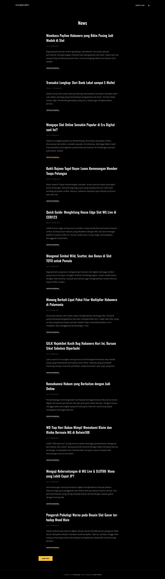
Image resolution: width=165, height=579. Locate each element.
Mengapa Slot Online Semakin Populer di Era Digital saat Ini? (80, 127)
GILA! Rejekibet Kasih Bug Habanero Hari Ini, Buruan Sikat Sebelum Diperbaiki (81, 346)
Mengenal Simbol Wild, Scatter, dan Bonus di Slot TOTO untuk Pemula (78, 258)
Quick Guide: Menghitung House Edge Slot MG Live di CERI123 (81, 214)
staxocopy (22, 5)
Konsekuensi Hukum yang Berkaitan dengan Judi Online (78, 386)
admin (57, 46)
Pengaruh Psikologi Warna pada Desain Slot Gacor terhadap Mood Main (82, 517)
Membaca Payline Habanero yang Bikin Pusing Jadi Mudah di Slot (79, 38)
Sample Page (140, 5)
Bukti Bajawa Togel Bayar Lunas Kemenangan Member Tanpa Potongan (81, 171)
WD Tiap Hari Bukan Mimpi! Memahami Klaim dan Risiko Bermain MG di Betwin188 (79, 430)
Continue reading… (53, 68)
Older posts (45, 558)
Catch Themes (97, 574)
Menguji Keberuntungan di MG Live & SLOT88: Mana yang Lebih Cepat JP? (80, 473)
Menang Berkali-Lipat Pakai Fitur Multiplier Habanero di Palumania (81, 302)
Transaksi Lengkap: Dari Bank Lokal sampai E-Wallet (80, 82)
